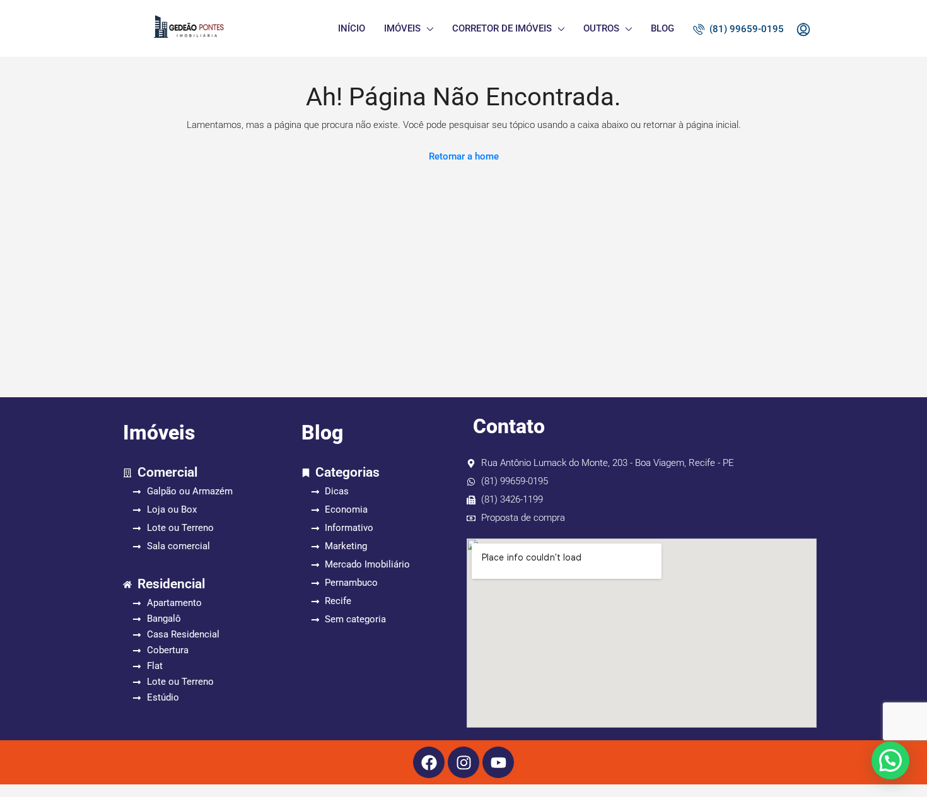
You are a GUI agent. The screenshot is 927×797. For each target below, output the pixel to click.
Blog (662, 28)
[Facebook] (429, 762)
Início (351, 28)
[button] (890, 760)
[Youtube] (498, 762)
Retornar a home (464, 156)
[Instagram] (463, 762)
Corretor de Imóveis (502, 28)
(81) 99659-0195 (745, 29)
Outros (601, 28)
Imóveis (402, 28)
